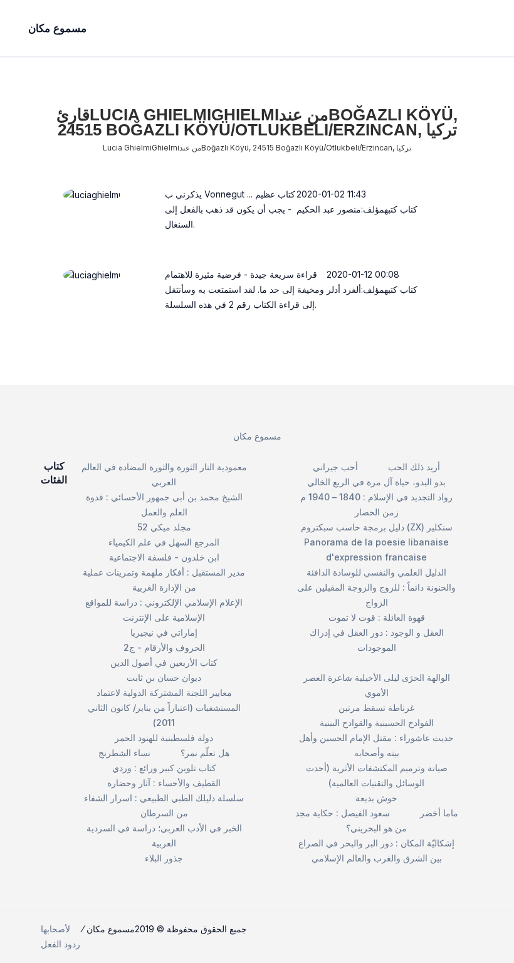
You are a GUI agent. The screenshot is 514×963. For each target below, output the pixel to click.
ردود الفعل (60, 944)
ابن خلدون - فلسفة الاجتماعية (164, 557)
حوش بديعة (376, 797)
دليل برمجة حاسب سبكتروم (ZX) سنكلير (377, 527)
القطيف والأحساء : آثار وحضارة (164, 782)
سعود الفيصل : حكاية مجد (342, 813)
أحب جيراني (335, 466)
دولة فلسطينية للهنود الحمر (164, 737)
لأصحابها (55, 929)
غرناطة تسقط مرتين (376, 707)
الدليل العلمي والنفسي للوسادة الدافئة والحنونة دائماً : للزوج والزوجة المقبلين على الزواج (376, 587)
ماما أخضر (439, 813)
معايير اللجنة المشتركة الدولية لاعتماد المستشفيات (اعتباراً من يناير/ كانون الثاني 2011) (164, 707)
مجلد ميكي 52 (164, 527)
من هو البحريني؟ (376, 828)
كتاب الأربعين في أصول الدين (164, 662)
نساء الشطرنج (124, 752)
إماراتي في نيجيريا (163, 632)
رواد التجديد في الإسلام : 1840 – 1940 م (376, 497)
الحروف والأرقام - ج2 (164, 647)
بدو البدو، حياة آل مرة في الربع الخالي (376, 481)
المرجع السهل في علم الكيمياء (163, 542)
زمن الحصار (377, 512)
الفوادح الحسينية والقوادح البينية (377, 722)
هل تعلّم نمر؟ (205, 752)
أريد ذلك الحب (414, 466)
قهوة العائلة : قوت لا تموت (376, 617)
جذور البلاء (164, 858)
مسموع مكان (257, 436)
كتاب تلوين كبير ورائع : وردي (164, 767)
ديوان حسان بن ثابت (164, 677)
